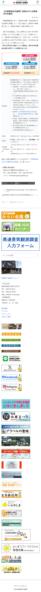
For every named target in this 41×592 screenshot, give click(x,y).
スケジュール (6, 314)
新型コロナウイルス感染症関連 (26, 183)
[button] (37, 255)
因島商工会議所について (10, 278)
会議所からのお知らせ (9, 183)
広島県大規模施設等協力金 (25, 114)
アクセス (5, 311)
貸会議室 (5, 308)
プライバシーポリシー (20, 586)
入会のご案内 (6, 316)
